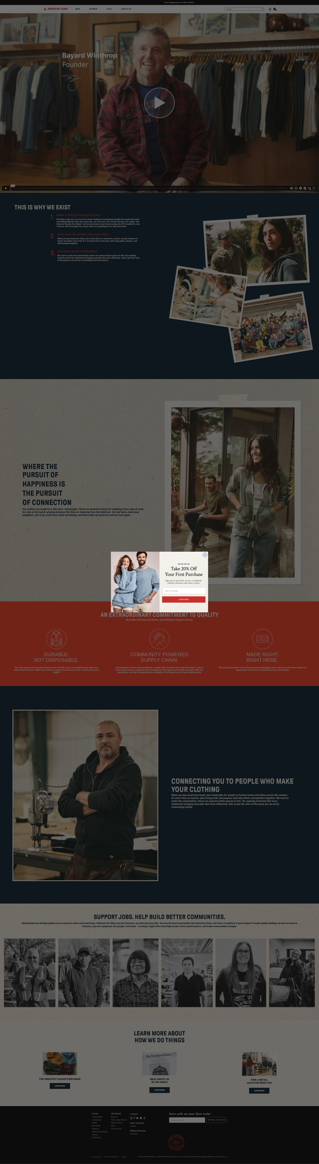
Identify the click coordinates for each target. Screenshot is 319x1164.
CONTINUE (184, 599)
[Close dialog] (205, 555)
